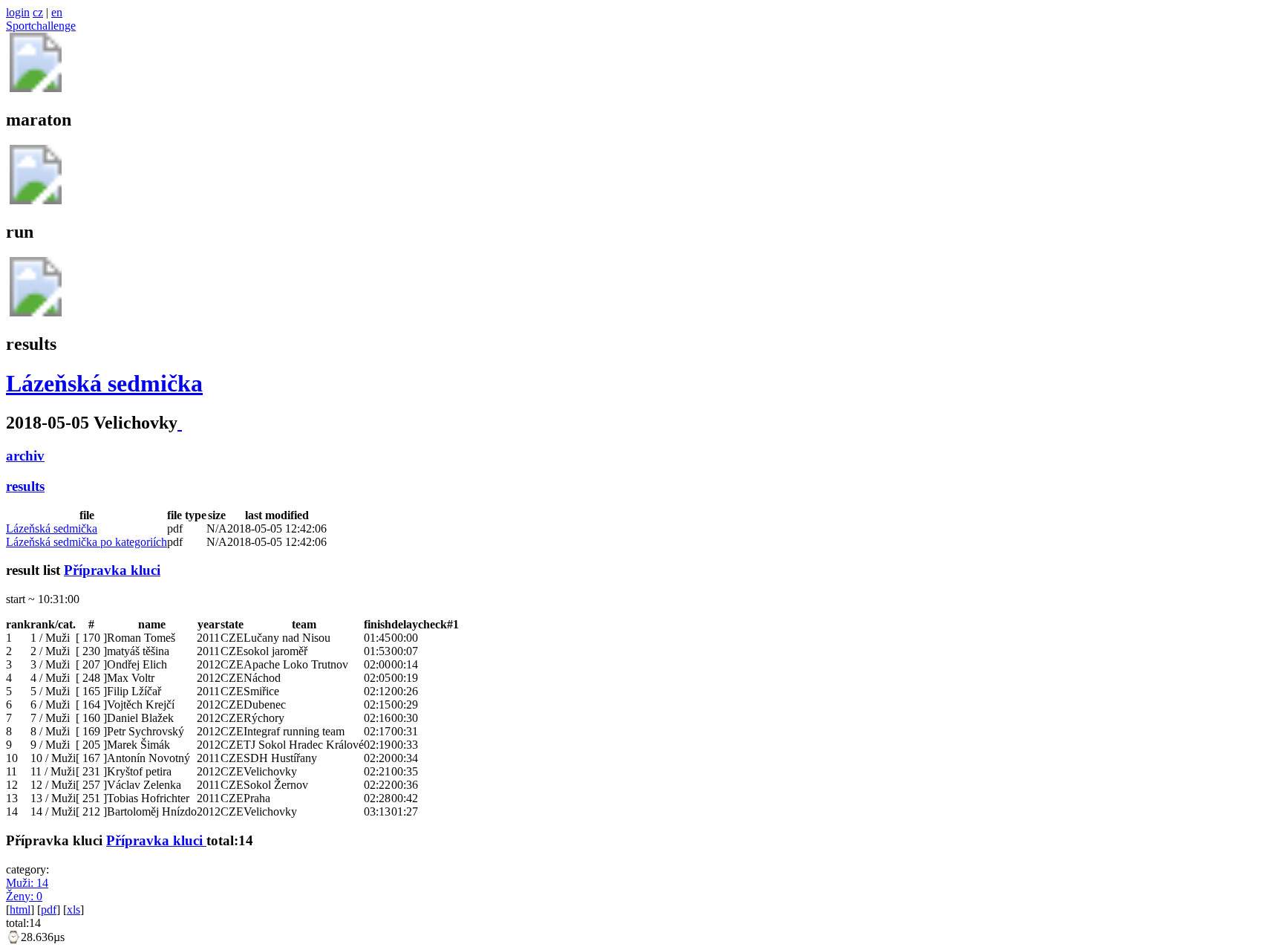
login (18, 12)
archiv (25, 455)
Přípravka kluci (112, 570)
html (20, 909)
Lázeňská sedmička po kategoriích (86, 542)
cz (38, 12)
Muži (27, 882)
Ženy (24, 896)
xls (73, 909)
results (25, 486)
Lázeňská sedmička (104, 383)
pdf (48, 909)
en (56, 12)
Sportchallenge (41, 25)
